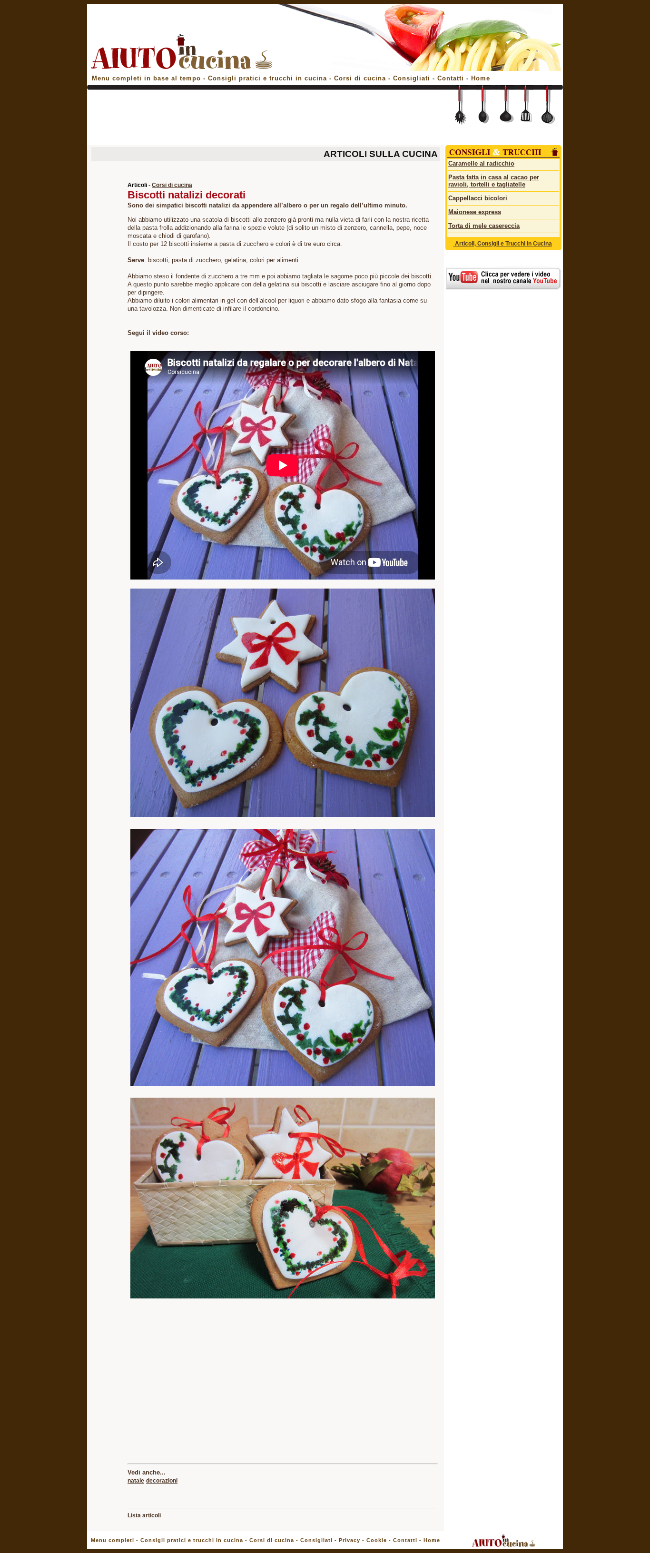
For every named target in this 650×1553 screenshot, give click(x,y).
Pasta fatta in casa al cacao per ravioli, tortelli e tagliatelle (493, 181)
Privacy (349, 1540)
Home (480, 78)
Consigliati (411, 78)
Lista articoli (144, 1515)
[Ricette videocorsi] (503, 288)
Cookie (376, 1540)
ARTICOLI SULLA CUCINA (381, 154)
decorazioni (161, 1480)
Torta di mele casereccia (484, 225)
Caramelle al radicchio (481, 163)
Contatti (451, 78)
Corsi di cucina (361, 78)
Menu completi (112, 1540)
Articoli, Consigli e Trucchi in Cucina (502, 243)
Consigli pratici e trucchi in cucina (268, 78)
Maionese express (474, 212)
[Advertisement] (264, 119)
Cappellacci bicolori (477, 198)
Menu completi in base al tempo (146, 78)
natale (136, 1480)
